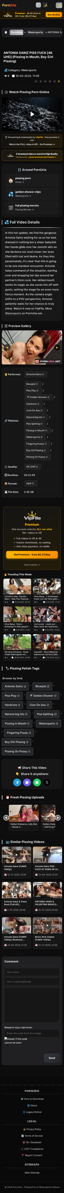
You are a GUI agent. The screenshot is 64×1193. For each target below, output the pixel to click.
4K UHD (30, 466)
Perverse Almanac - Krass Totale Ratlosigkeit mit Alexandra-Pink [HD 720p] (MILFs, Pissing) (17, 653)
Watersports (35, 32)
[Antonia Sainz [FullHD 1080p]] (16, 855)
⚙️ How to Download (32, 1098)
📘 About (32, 1105)
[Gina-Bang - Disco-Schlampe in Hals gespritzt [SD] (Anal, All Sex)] (17, 614)
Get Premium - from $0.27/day (32, 554)
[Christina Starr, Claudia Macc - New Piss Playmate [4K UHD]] (17, 586)
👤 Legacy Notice (32, 1112)
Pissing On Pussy (35, 457)
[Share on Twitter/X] (47, 782)
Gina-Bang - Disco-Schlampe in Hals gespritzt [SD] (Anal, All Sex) (17, 625)
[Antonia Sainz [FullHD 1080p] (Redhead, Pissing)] (16, 925)
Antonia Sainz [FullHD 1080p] (15, 867)
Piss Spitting (33, 423)
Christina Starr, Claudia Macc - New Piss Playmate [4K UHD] (17, 597)
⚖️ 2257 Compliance (32, 1148)
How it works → (32, 564)
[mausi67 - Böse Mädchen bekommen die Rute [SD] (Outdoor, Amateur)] (47, 642)
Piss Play (31, 390)
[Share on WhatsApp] (37, 782)
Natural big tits (34, 417)
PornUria (16, 32)
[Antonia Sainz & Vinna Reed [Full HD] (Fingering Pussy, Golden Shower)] (16, 890)
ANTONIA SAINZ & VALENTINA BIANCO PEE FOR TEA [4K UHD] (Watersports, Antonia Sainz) (47, 903)
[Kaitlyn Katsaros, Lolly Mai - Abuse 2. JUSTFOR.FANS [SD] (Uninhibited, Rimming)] (24, 813)
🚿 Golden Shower (36, 397)
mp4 (28, 483)
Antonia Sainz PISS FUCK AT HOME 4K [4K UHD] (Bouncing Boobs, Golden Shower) (47, 868)
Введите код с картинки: (18, 1027)
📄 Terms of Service (32, 1135)
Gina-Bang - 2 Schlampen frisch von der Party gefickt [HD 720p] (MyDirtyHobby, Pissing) (46, 597)
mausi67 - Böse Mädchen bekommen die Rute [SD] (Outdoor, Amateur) (46, 653)
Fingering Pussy (35, 443)
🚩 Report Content (32, 1155)
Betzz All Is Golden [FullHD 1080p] (44, 938)
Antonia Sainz (33, 374)
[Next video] (58, 818)
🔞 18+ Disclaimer (32, 1142)
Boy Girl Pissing (34, 450)
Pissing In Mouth (35, 430)
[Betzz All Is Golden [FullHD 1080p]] (47, 925)
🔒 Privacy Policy (32, 1129)
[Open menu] (59, 5)
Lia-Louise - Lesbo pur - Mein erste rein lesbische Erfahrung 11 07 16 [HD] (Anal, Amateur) (45, 625)
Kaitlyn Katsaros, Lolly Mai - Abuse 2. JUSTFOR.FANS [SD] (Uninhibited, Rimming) (23, 828)
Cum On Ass (33, 410)
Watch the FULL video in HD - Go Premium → (32, 144)
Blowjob (30, 384)
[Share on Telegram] (17, 782)
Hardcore (31, 403)
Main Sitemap (32, 1172)
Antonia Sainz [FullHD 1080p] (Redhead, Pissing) (15, 938)
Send (52, 1057)
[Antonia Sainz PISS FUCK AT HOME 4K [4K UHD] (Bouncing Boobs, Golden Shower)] (47, 855)
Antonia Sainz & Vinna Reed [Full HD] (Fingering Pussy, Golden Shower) (15, 903)
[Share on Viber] (27, 782)
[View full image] (32, 348)
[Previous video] (6, 818)
